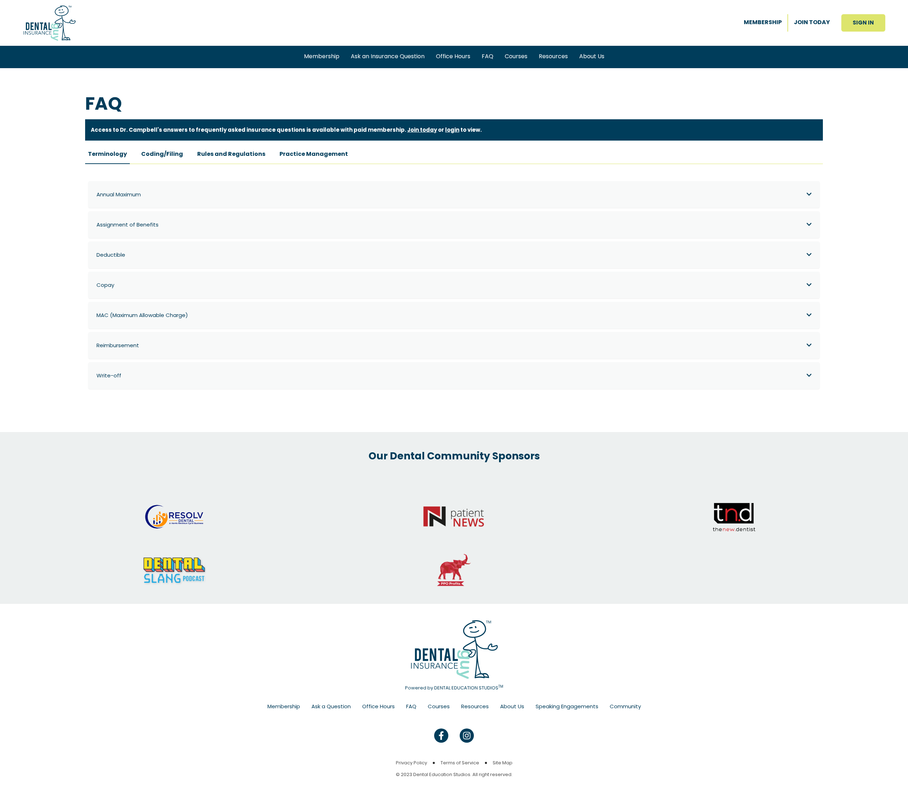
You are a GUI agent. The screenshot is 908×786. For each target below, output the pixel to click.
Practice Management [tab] (313, 154)
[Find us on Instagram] (467, 735)
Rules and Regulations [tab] (231, 154)
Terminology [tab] (107, 154)
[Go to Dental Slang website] (174, 563)
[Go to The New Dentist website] (733, 510)
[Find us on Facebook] (441, 735)
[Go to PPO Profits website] (454, 563)
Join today (422, 129)
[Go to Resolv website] (174, 509)
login (452, 129)
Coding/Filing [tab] (162, 154)
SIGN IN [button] (863, 22)
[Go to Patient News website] (454, 510)
